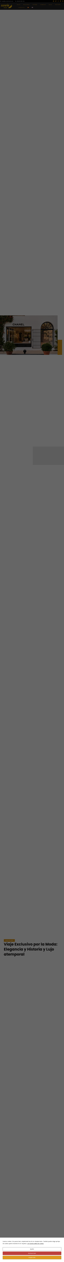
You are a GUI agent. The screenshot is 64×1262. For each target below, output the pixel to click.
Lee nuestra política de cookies (35, 1243)
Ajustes (32, 1249)
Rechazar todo (32, 1253)
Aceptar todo (32, 1257)
